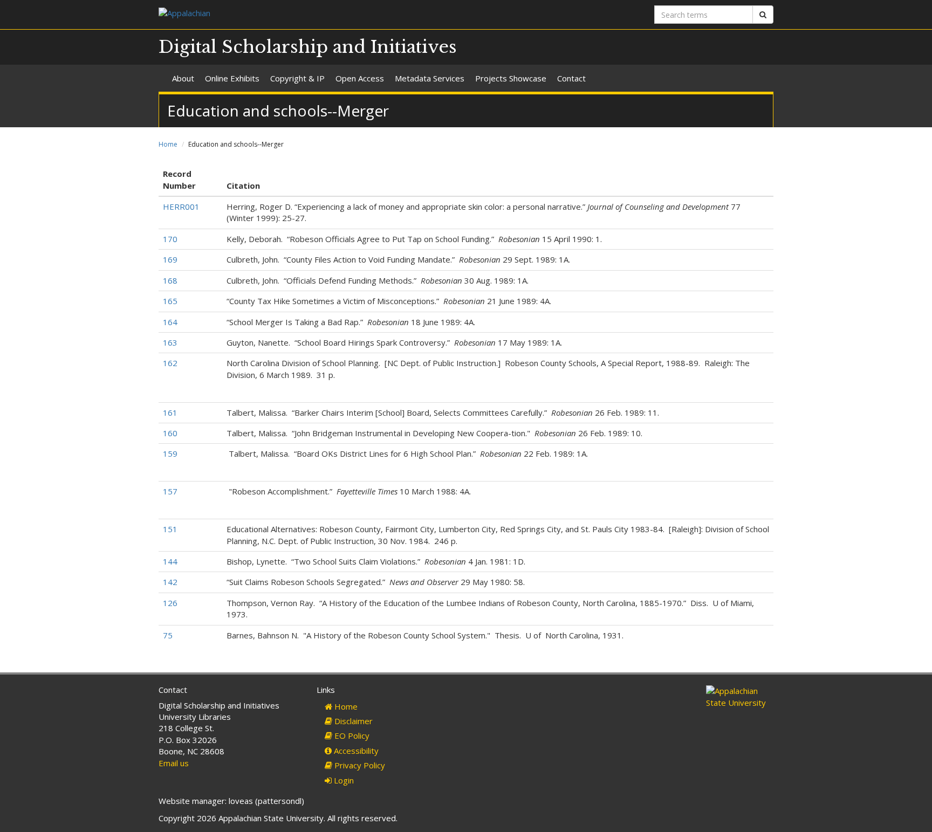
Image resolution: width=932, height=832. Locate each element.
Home (168, 144)
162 (170, 362)
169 (170, 259)
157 (170, 491)
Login (343, 780)
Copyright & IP (297, 78)
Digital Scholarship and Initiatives (308, 47)
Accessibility (355, 750)
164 (170, 322)
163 (170, 342)
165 (170, 300)
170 (170, 238)
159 (170, 453)
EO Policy (350, 735)
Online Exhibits (232, 78)
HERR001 (181, 206)
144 (170, 561)
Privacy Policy (358, 765)
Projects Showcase (510, 78)
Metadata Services (429, 78)
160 (170, 433)
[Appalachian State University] (308, 14)
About (183, 78)
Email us (174, 763)
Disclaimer (352, 721)
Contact (571, 78)
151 (170, 529)
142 (170, 581)
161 (170, 412)
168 (170, 280)
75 (168, 635)
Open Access (359, 78)
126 (170, 602)
